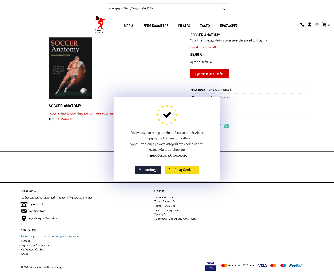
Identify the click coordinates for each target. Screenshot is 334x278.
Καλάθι (25, 254)
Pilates (184, 26)
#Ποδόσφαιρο (64, 119)
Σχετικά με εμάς (163, 197)
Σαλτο (205, 26)
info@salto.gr (37, 211)
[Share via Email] (226, 126)
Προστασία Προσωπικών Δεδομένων (175, 219)
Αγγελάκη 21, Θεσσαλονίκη (45, 218)
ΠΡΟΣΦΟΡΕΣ (229, 26)
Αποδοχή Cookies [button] (181, 170)
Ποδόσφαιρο (69, 113)
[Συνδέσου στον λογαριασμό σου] (309, 24)
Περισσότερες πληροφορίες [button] (167, 155)
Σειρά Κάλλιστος (156, 26)
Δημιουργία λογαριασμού (36, 245)
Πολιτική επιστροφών (166, 210)
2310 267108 (36, 204)
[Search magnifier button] (223, 8)
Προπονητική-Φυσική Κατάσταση (96, 113)
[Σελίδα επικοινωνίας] (301, 24)
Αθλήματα (54, 113)
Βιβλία (128, 26)
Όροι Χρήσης (161, 214)
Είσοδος (25, 240)
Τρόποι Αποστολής (164, 201)
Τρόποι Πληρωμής (164, 205)
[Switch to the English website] (316, 24)
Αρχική (100, 24)
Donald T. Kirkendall (203, 47)
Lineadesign (57, 267)
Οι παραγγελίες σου (32, 249)
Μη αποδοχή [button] (148, 170)
